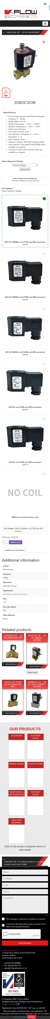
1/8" (4, 602)
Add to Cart (25, 169)
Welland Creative (9, 1004)
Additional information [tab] (15, 550)
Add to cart (16, 542)
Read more (32, 672)
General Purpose (20, 594)
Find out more (19, 1017)
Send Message (25, 943)
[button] (44, 42)
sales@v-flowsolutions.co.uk (15, 968)
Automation (7, 594)
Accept (32, 1017)
